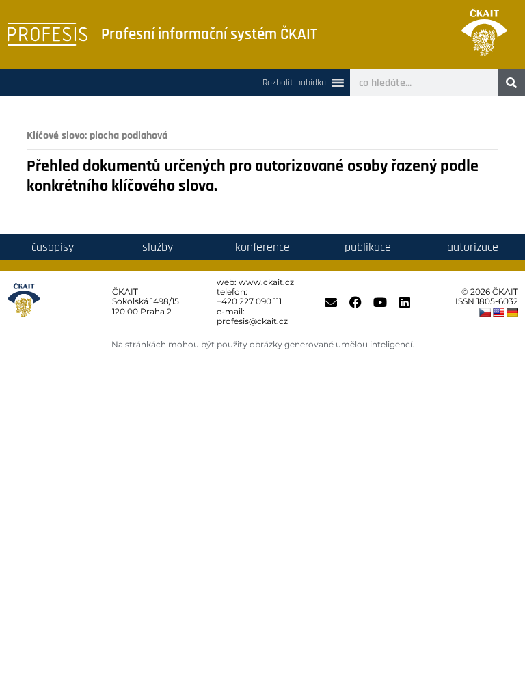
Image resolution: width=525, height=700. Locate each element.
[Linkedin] (405, 302)
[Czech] (485, 312)
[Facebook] (355, 302)
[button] (294, 82)
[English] (498, 312)
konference (262, 247)
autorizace (472, 247)
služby (157, 247)
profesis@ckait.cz (252, 321)
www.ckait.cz (266, 282)
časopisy (52, 247)
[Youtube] (380, 302)
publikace (368, 247)
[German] (512, 312)
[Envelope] (331, 302)
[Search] (511, 82)
